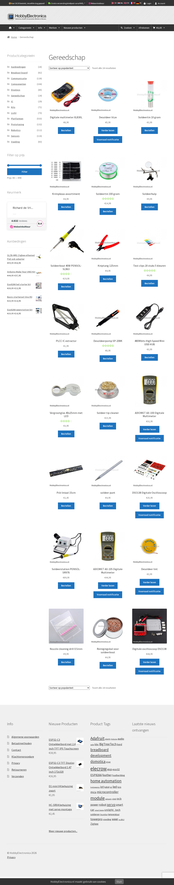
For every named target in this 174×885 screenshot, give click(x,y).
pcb (119, 798)
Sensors (15, 135)
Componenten (18, 84)
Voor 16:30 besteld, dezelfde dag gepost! (28, 3)
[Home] (12, 27)
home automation (105, 780)
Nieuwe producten (73, 27)
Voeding (15, 141)
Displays (15, 89)
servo (111, 804)
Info (40, 27)
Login (149, 3)
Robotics (16, 130)
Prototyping (17, 124)
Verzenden (18, 776)
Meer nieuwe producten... (63, 831)
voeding (107, 819)
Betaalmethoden (22, 743)
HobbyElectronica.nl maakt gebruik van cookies (78, 881)
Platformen (17, 118)
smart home (99, 810)
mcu (93, 792)
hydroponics (95, 787)
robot (102, 805)
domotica (98, 761)
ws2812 (121, 819)
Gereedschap (18, 95)
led (115, 787)
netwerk (108, 799)
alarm (107, 739)
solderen (95, 814)
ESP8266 (96, 775)
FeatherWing (118, 775)
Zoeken (128, 27)
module (97, 798)
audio (121, 738)
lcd (111, 787)
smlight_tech (112, 809)
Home (14, 37)
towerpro (96, 819)
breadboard (99, 749)
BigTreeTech (108, 744)
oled (114, 799)
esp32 (116, 769)
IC (12, 101)
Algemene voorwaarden (25, 736)
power (94, 805)
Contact (16, 750)
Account (161, 3)
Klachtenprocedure (23, 756)
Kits (13, 107)
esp (109, 769)
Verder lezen (107, 130)
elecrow (98, 768)
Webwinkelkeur (97, 3)
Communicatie (19, 78)
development (100, 755)
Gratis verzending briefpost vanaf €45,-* (68, 3)
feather (106, 775)
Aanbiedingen (18, 66)
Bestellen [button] (66, 130)
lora (119, 787)
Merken (53, 27)
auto (92, 744)
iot (102, 787)
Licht (13, 113)
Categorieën (25, 27)
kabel (106, 787)
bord (119, 744)
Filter (24, 171)
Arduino (114, 739)
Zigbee (94, 823)
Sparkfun (104, 814)
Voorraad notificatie (108, 139)
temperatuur (113, 814)
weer (115, 819)
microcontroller (107, 792)
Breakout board (19, 72)
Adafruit (97, 738)
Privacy (16, 763)
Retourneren (19, 769)
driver (108, 762)
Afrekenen (144, 27)
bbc (96, 744)
